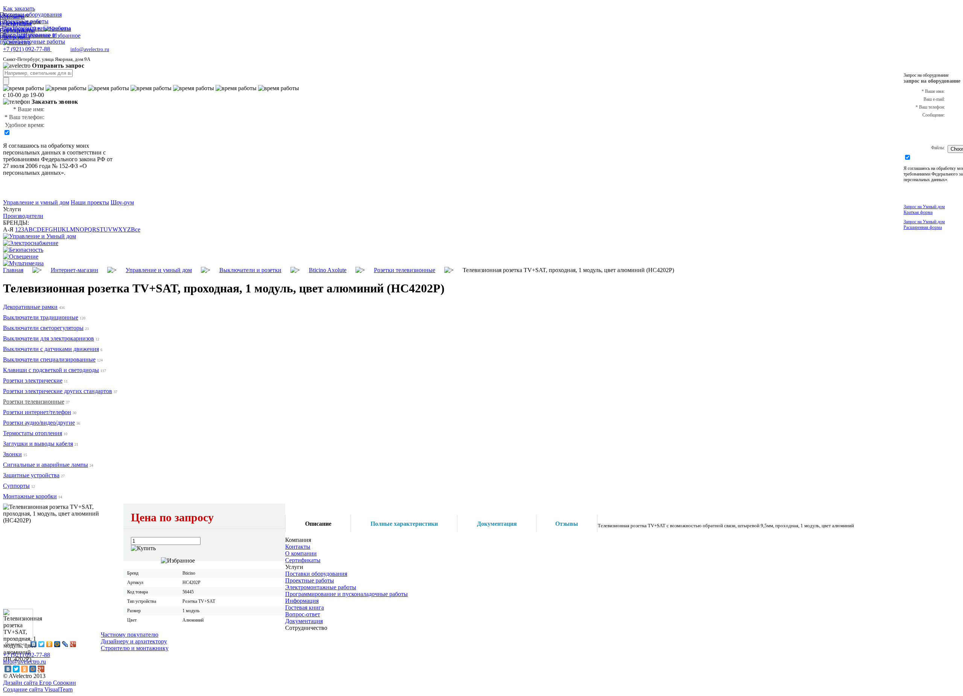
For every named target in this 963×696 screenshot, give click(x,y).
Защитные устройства (31, 475)
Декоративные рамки (30, 307)
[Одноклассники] (49, 644)
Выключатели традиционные (40, 317)
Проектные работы (309, 580)
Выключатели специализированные (49, 359)
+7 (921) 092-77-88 (26, 655)
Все (135, 229)
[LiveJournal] (65, 644)
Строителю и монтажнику (135, 648)
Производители (23, 216)
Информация (302, 601)
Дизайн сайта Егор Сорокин (39, 682)
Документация (304, 621)
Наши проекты (90, 202)
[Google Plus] (73, 644)
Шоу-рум (122, 202)
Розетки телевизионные (33, 401)
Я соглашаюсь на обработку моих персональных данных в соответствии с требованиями (54, 152)
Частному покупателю (129, 634)
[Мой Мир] (57, 644)
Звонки (12, 454)
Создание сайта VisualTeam (38, 689)
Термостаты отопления (32, 433)
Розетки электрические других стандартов (57, 391)
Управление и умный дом (36, 202)
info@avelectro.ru (89, 49)
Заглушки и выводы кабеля (38, 443)
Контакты (297, 546)
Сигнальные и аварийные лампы (45, 464)
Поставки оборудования (316, 573)
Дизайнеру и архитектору (134, 641)
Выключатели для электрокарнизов (48, 338)
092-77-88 (27, 49)
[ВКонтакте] (34, 644)
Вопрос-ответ (302, 614)
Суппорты (16, 486)
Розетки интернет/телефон (37, 412)
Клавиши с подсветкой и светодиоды (51, 370)
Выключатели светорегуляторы (43, 328)
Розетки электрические (32, 380)
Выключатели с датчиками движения (51, 349)
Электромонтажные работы (320, 587)
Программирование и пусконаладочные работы (346, 594)
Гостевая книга (304, 607)
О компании (301, 553)
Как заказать (19, 8)
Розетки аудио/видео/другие (39, 422)
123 (19, 229)
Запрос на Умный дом (924, 209)
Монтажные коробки (30, 496)
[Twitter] (42, 644)
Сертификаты (302, 560)
